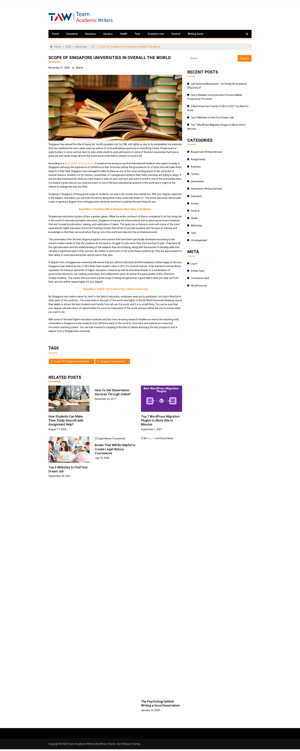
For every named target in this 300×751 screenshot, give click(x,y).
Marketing (196, 225)
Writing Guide (195, 33)
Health (123, 33)
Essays (194, 203)
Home (55, 33)
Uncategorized (199, 240)
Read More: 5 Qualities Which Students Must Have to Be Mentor (115, 209)
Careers (107, 33)
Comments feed (200, 278)
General (175, 33)
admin (79, 67)
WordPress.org (199, 285)
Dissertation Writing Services (206, 188)
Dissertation (197, 181)
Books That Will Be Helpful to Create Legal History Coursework (115, 449)
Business (90, 33)
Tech (137, 33)
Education (72, 33)
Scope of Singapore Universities (71, 361)
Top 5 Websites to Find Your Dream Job (212, 117)
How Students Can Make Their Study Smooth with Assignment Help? (65, 420)
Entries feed (197, 270)
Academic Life (156, 33)
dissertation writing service (79, 163)
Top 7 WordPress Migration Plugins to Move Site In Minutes (160, 420)
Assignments (198, 159)
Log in (194, 263)
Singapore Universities (112, 361)
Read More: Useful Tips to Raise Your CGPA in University (115, 289)
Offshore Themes (130, 743)
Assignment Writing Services (206, 152)
